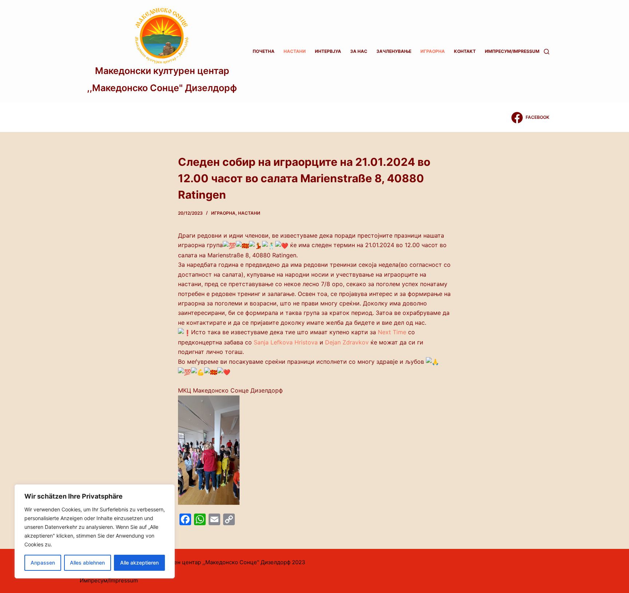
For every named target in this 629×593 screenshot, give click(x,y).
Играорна (432, 51)
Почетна (263, 51)
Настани (295, 51)
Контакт (465, 51)
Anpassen (43, 562)
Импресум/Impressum (512, 51)
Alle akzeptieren (139, 562)
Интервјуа (328, 51)
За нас (358, 51)
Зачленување (393, 51)
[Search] (546, 51)
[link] (392, 332)
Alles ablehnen (87, 562)
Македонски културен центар (162, 70)
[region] (95, 531)
